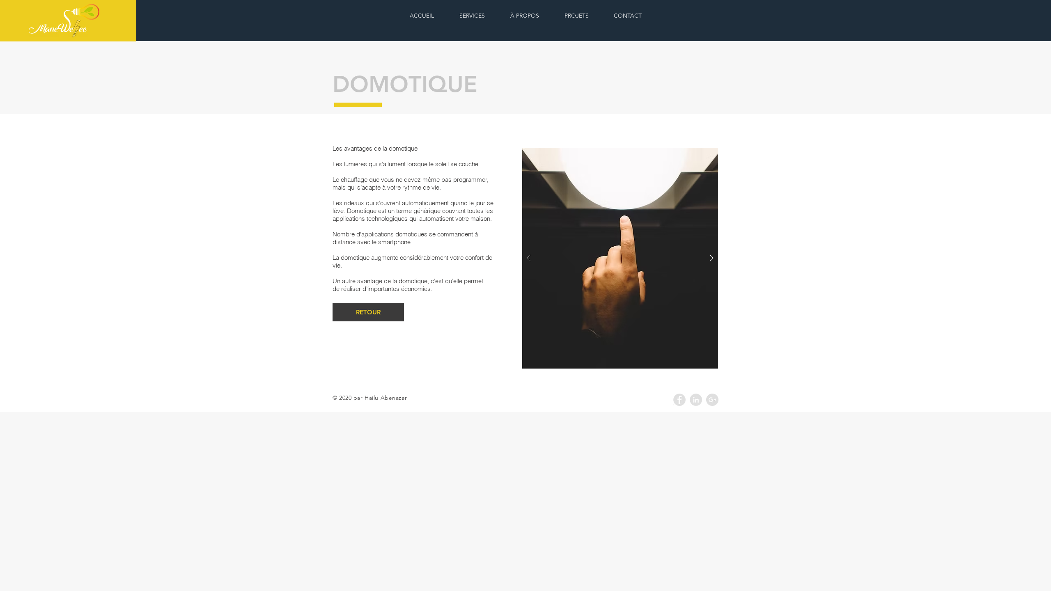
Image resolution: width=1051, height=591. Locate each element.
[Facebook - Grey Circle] (679, 400)
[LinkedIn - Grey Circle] (696, 400)
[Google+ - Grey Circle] (712, 400)
